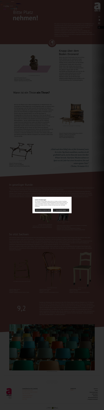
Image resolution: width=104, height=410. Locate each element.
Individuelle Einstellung (43, 210)
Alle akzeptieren (61, 210)
